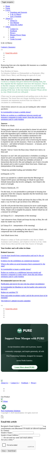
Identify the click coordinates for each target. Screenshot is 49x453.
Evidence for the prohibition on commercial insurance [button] (20, 261)
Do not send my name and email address (18, 438)
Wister (5, 401)
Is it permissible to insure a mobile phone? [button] (16, 112)
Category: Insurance (8, 47)
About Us (13, 21)
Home (7, 6)
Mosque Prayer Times (18, 35)
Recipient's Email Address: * (11, 426)
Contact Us (14, 29)
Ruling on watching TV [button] (9, 292)
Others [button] (7, 27)
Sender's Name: (6, 433)
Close (4, 451)
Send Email (11, 451)
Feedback (13, 31)
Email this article (11, 53)
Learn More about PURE (25, 367)
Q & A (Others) (15, 14)
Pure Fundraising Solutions (10, 411)
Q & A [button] (7, 10)
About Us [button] (9, 18)
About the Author (16, 25)
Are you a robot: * (7, 440)
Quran (7, 8)
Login (12, 37)
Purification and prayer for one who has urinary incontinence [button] (23, 284)
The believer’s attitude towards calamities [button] (16, 301)
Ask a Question (15, 16)
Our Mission (14, 23)
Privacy (12, 33)
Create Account (15, 39)
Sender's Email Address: (9, 435)
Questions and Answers (18, 12)
